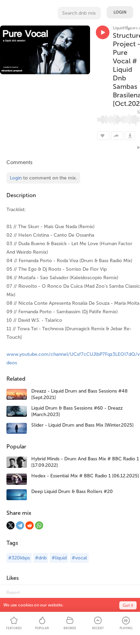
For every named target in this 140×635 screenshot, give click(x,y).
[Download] (130, 135)
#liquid (59, 558)
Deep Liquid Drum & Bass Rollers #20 (72, 491)
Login (119, 12)
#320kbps (19, 558)
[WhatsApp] (39, 525)
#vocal (79, 558)
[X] (10, 525)
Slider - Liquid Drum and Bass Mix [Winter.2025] (82, 425)
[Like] (103, 135)
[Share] (117, 135)
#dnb (41, 558)
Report (13, 592)
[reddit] (29, 525)
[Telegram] (20, 525)
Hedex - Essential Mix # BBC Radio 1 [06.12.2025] (85, 476)
